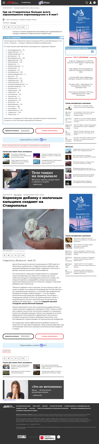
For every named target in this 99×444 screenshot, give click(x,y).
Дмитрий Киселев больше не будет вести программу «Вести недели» (83, 175)
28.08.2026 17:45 (7, 194)
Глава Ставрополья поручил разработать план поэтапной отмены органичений (20, 162)
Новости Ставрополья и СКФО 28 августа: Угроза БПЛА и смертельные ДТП (80, 62)
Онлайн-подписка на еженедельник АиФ (77, 406)
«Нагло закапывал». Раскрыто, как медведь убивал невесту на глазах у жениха (84, 252)
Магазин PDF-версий (56, 406)
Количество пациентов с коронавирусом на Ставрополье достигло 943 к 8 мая (21, 155)
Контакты (32, 408)
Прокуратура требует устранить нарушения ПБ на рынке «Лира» (51, 372)
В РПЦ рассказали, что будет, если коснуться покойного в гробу (83, 162)
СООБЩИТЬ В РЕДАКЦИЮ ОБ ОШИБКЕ (26, 410)
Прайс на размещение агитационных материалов (52, 408)
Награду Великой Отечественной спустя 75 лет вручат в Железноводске (52, 162)
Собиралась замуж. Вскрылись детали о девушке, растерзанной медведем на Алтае (84, 271)
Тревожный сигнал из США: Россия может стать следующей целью (84, 150)
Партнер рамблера (32, 436)
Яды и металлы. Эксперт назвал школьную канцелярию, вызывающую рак (83, 246)
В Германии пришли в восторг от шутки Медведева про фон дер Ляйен (84, 169)
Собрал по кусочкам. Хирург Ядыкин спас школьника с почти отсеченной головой (85, 120)
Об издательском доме (23, 406)
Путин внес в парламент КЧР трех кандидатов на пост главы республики (81, 93)
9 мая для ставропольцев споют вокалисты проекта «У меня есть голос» (51, 155)
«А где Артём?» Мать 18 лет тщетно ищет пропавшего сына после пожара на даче (84, 113)
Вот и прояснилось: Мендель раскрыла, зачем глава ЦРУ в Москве (84, 156)
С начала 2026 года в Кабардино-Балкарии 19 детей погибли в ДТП (81, 78)
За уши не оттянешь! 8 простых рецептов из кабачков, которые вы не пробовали (85, 240)
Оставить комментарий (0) (50, 130)
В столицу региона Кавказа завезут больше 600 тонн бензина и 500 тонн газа (52, 366)
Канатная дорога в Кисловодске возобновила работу (21, 372)
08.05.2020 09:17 (7, 8)
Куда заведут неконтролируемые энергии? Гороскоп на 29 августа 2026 (81, 70)
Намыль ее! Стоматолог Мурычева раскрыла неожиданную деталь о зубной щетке (84, 259)
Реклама (45, 406)
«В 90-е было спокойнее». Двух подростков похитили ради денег (84, 106)
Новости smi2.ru (9, 189)
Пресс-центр (36, 406)
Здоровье (13, 23)
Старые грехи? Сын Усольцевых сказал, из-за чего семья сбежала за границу (84, 265)
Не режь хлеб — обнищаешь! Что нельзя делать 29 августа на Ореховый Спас (81, 85)
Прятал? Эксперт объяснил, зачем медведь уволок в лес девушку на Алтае (84, 133)
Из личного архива (19, 251)
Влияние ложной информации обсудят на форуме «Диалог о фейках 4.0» (20, 366)
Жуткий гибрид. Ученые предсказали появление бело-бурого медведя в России (85, 126)
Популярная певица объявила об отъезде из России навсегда (82, 182)
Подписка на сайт (21, 408)
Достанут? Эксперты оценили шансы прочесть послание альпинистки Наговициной (85, 139)
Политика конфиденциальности (81, 408)
